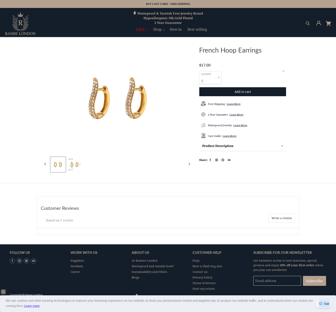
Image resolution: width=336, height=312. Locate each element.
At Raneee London (145, 260)
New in (176, 29)
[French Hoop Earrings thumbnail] (58, 164)
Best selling (197, 29)
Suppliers (77, 260)
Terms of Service (204, 283)
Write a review (282, 218)
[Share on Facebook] (210, 159)
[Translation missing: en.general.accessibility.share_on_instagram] (216, 159)
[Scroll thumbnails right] (189, 164)
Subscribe (314, 280)
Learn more (32, 306)
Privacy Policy (202, 277)
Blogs (135, 277)
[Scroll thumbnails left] (46, 164)
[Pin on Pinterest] (222, 159)
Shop (158, 29)
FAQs (196, 260)
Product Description (218, 146)
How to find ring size (207, 266)
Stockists (77, 266)
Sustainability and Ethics (149, 272)
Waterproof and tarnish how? (153, 266)
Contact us (199, 272)
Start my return (203, 288)
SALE (141, 29)
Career (75, 272)
